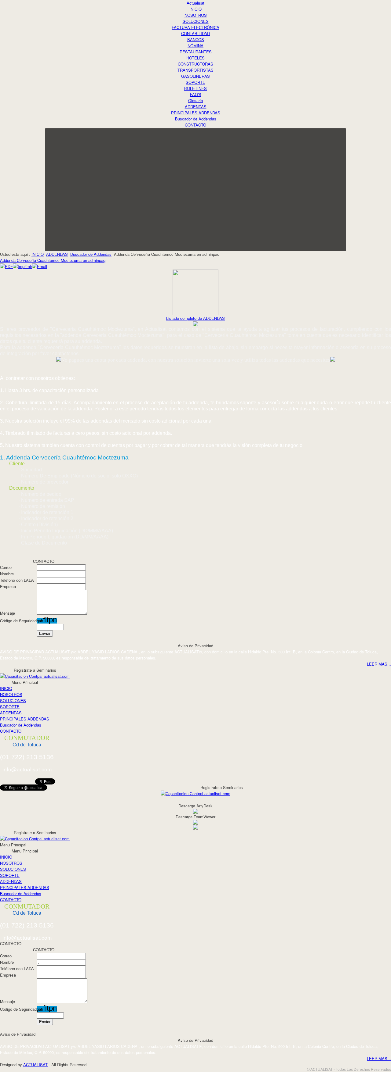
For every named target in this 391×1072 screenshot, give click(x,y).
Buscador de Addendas (90, 254)
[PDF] (6, 266)
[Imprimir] (22, 266)
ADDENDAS (57, 254)
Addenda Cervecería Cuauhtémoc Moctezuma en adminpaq (52, 260)
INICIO (37, 254)
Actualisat (195, 3)
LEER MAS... (379, 664)
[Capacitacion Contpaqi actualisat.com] (35, 675)
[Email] (39, 266)
